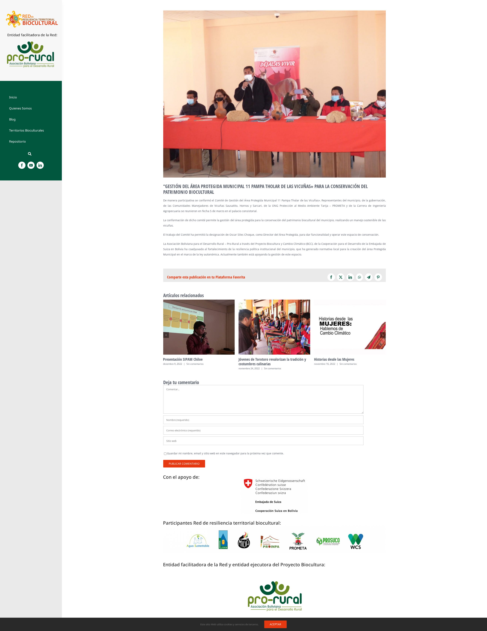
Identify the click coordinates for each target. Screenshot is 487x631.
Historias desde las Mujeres (274, 327)
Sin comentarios (197, 368)
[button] (166, 335)
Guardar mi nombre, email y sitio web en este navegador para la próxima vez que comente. (225, 453)
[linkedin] (40, 165)
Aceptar (275, 624)
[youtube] (31, 165)
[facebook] (21, 165)
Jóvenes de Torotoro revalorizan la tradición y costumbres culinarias (199, 327)
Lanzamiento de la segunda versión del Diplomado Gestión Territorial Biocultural (350, 327)
